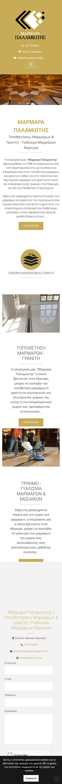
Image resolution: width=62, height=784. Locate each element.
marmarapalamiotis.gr (30, 657)
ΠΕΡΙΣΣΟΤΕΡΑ (31, 225)
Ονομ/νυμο (10, 663)
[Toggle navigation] (31, 64)
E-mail (8, 679)
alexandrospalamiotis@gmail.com (35, 57)
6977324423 (30, 644)
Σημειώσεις (11, 711)
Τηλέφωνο (10, 695)
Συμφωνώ (31, 778)
